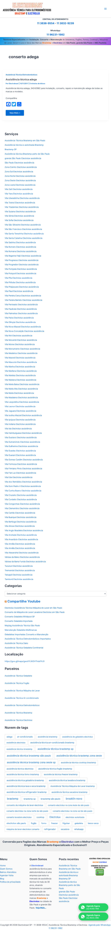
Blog (2, 878)
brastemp (12, 798)
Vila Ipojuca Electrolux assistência (20, 419)
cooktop (40, 817)
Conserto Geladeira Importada (18, 621)
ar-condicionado (25, 736)
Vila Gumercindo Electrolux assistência (22, 442)
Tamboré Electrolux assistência (19, 579)
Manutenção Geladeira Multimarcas (21, 630)
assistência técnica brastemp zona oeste (79, 755)
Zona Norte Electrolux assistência (20, 176)
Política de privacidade (10, 882)
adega (9, 737)
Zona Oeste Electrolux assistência (20, 180)
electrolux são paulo (16, 823)
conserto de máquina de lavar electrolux (25, 805)
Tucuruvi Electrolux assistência (19, 566)
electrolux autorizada (75, 817)
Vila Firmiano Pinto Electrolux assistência (23, 468)
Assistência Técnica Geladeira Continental (24, 647)
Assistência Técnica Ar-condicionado (22, 698)
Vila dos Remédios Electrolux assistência (23, 482)
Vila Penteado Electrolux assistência (21, 304)
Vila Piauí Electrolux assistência (19, 291)
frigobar (66, 823)
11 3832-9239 (65, 23)
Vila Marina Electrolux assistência (20, 366)
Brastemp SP (11, 149)
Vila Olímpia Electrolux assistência (20, 322)
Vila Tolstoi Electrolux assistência (20, 202)
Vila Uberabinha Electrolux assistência (22, 198)
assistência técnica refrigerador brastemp (27, 792)
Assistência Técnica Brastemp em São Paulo (25, 140)
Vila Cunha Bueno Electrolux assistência (23, 490)
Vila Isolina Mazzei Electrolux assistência (23, 415)
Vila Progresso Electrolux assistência (21, 260)
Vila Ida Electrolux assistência (18, 428)
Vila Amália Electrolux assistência (20, 548)
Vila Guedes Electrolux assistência (20, 451)
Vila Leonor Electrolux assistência (20, 406)
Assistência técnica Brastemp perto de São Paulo (27, 154)
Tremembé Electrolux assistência (20, 570)
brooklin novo (74, 798)
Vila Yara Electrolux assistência (19, 193)
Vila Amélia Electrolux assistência (20, 544)
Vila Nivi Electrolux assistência (18, 335)
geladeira (79, 823)
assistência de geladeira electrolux (77, 737)
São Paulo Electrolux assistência (19, 162)
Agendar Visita (6, 875)
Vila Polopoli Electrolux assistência (20, 273)
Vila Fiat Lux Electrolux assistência (20, 473)
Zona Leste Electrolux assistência (20, 185)
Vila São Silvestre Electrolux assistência (23, 225)
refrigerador (50, 829)
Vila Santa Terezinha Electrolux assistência (24, 233)
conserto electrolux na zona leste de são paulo (68, 805)
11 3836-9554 (45, 23)
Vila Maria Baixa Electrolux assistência (22, 384)
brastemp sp (30, 799)
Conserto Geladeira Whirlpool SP (20, 616)
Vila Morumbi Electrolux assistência (21, 340)
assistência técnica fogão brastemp (55, 768)
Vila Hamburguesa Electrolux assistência (23, 433)
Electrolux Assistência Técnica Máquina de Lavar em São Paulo (33, 608)
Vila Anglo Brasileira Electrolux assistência (24, 530)
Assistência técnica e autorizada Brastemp (24, 145)
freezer (54, 823)
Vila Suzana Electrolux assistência (20, 211)
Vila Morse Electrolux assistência (20, 344)
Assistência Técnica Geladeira (18, 676)
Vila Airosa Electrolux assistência (20, 526)
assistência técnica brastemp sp (56, 748)
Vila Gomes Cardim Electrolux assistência (24, 459)
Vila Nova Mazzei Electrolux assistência (23, 326)
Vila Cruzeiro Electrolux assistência (21, 495)
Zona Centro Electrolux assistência (21, 167)
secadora (65, 829)
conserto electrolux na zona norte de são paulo (27, 811)
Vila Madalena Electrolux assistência (21, 397)
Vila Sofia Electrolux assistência (19, 220)
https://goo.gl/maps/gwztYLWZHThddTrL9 (24, 661)
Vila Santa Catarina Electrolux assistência (23, 238)
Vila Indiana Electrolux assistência (20, 424)
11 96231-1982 (56, 34)
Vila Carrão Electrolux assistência (20, 513)
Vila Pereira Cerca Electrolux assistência (23, 295)
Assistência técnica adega (21, 79)
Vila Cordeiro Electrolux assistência (21, 499)
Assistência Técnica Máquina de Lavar (22, 690)
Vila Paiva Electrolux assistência (19, 318)
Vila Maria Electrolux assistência (19, 393)
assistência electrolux (15, 742)
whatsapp (79, 829)
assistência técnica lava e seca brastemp (26, 786)
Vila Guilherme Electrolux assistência (21, 446)
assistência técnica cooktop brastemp (78, 762)
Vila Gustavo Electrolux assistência (21, 437)
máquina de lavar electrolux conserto (22, 829)
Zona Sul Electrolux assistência (19, 171)
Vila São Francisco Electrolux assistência (23, 229)
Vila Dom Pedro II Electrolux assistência (23, 486)
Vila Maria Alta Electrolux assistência (21, 389)
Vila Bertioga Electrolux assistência (20, 522)
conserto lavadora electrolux (19, 817)
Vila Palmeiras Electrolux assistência (21, 313)
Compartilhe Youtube (23, 601)
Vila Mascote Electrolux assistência (21, 362)
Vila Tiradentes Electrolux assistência (22, 207)
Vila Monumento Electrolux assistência (22, 349)
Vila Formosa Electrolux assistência (21, 464)
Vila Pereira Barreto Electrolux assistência (23, 300)
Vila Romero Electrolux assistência (20, 247)
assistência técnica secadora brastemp (69, 792)
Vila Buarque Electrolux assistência (20, 517)
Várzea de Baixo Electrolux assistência (22, 557)
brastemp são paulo (50, 799)
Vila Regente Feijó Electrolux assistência (23, 256)
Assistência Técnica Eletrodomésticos (21, 75)
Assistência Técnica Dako (16, 643)
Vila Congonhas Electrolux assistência (22, 504)
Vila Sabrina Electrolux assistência (20, 242)
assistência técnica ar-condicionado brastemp (52, 742)
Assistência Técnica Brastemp (18, 713)
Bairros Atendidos (8, 872)
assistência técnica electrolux (20, 769)
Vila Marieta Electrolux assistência (20, 375)
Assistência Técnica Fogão (17, 683)
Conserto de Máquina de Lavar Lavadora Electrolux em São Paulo (35, 612)
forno (43, 823)
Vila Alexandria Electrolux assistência (21, 552)
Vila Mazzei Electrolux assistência (20, 358)
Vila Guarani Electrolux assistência (20, 455)
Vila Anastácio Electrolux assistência (21, 539)
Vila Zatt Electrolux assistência (18, 189)
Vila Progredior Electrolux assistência (21, 264)
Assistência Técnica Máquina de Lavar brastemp (72, 786)
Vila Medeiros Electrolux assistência (21, 353)
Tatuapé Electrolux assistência (18, 575)
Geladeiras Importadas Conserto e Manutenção (26, 634)
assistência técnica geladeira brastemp (25, 780)
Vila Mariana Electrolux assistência (20, 380)
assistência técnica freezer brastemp (61, 774)
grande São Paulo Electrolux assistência (23, 158)
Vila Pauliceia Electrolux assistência (21, 309)
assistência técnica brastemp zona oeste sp (31, 762)
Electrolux (55, 817)
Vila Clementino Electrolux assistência (22, 508)
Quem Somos (6, 869)
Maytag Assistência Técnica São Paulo (22, 625)
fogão (33, 823)
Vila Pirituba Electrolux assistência (20, 282)
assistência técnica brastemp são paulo (29, 755)
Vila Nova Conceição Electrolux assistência (24, 331)
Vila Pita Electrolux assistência (18, 278)
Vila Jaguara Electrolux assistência (20, 411)
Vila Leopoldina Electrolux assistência (22, 402)
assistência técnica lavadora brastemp (67, 780)
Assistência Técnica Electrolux (18, 720)
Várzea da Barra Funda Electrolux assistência (25, 561)
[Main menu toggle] (105, 9)
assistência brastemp (47, 737)
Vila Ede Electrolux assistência (18, 477)
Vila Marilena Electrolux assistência (21, 371)
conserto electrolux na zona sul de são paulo (72, 811)
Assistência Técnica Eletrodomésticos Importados (28, 639)
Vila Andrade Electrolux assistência (21, 535)
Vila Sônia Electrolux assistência (19, 216)
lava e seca (93, 823)
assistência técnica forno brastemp (23, 774)
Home (3, 865)
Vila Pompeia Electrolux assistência (21, 269)
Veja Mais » (14, 114)
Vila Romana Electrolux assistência (20, 251)
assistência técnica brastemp (19, 749)
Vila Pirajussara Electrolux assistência (22, 287)
